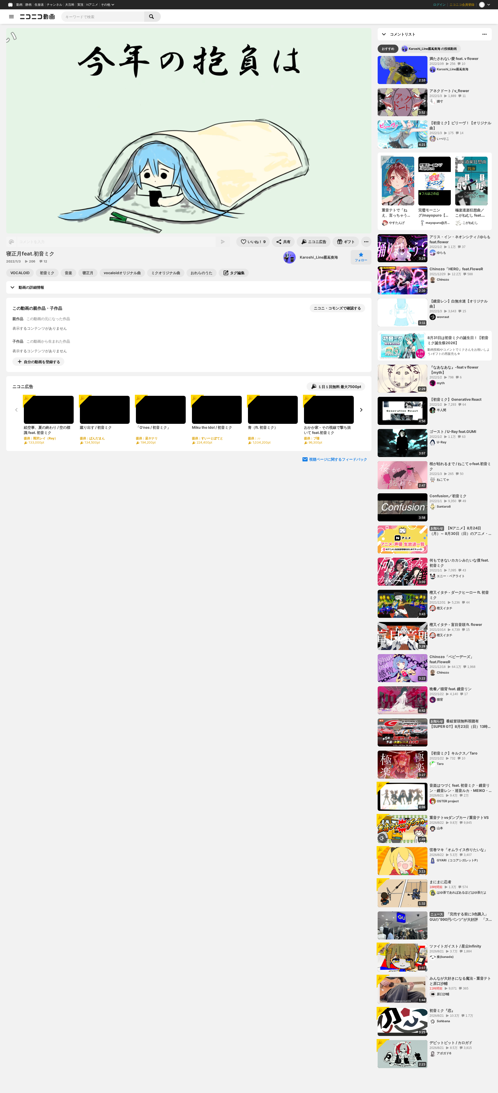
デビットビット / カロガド (451, 1042)
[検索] (152, 16)
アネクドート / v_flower (449, 90)
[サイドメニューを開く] (11, 16)
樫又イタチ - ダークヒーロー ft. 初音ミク (459, 595)
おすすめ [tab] (388, 49)
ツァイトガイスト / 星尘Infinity (455, 946)
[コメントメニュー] (484, 34)
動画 (19, 4)
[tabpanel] (435, 562)
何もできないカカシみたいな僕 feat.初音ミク (459, 563)
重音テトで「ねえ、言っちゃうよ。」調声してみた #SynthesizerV (397, 213)
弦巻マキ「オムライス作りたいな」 (459, 849)
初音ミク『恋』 (442, 1010)
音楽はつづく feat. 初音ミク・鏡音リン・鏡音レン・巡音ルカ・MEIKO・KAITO (460, 788)
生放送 (39, 4)
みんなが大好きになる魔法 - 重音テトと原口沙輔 (460, 981)
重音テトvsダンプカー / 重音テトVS (459, 817)
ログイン (439, 4)
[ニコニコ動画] (37, 16)
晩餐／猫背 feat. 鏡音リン (451, 689)
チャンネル (54, 4)
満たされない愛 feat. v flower (454, 58)
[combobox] (102, 16)
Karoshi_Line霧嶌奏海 (319, 257)
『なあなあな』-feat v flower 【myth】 (454, 370)
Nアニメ (92, 4)
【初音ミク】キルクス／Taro (454, 753)
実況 (80, 4)
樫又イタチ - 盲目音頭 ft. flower (456, 624)
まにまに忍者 (440, 882)
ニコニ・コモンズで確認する (337, 308)
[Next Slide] (361, 410)
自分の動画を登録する (42, 361)
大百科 (69, 4)
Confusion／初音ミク (448, 496)
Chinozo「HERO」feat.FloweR (456, 269)
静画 (28, 4)
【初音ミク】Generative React (455, 399)
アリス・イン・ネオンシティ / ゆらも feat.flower (460, 239)
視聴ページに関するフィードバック (338, 459)
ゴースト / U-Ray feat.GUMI (453, 431)
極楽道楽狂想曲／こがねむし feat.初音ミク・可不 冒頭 (470, 213)
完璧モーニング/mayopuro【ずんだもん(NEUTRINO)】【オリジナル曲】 (433, 213)
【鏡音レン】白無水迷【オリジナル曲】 (459, 303)
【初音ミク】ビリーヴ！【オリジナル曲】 (460, 125)
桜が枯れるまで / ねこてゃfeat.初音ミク (460, 466)
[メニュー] (366, 242)
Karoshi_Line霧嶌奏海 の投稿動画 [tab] (433, 49)
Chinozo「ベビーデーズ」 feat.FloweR (452, 659)
